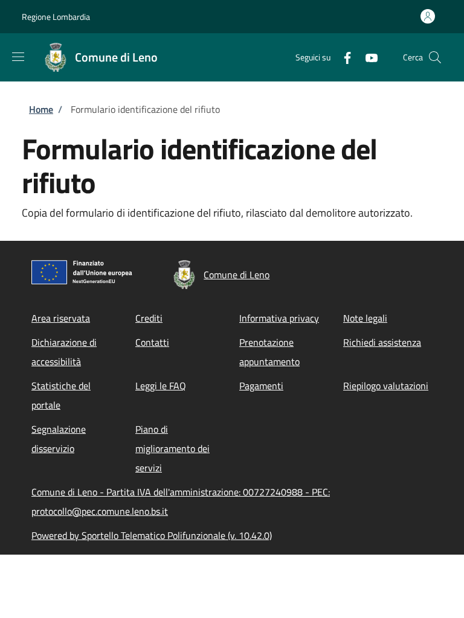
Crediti (149, 318)
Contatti (152, 342)
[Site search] (435, 57)
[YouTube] (367, 57)
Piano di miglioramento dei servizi (172, 448)
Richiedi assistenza (382, 342)
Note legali (365, 318)
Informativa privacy (279, 318)
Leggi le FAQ (160, 385)
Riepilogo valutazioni (385, 385)
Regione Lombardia (56, 16)
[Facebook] (342, 57)
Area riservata (60, 318)
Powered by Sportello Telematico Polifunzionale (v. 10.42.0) (151, 535)
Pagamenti (261, 385)
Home (41, 109)
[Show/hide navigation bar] (18, 57)
